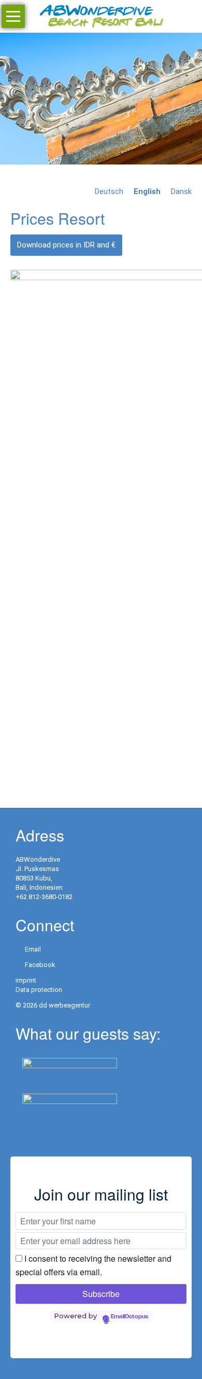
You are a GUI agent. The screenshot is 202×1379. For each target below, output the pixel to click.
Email (33, 949)
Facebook (40, 965)
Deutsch (109, 191)
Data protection (39, 990)
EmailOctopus (129, 1316)
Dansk (181, 191)
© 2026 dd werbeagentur (53, 1005)
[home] (101, 15)
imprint (26, 980)
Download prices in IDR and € (66, 245)
